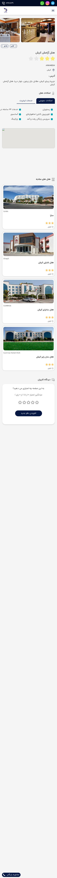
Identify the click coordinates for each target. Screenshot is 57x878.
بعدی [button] (5, 46)
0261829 (9, 3)
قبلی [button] (12, 46)
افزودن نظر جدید (28, 413)
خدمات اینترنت (25, 100)
